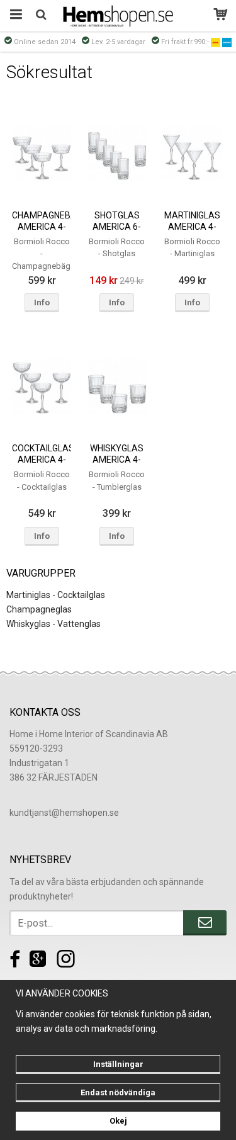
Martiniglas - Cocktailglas (55, 595)
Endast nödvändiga (118, 1092)
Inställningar (118, 1064)
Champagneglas (39, 609)
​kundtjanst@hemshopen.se (64, 813)
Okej (118, 1121)
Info (42, 302)
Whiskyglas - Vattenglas (53, 624)
